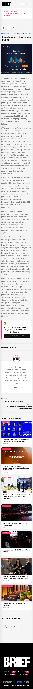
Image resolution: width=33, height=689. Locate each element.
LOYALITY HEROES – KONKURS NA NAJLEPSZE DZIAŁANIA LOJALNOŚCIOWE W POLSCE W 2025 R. (16, 468)
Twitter (11, 674)
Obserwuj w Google (16, 336)
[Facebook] (10, 348)
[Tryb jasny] (20, 4)
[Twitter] (13, 348)
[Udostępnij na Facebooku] (3, 28)
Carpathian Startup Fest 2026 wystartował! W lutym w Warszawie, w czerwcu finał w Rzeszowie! (16, 496)
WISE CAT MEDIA (19, 682)
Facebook (10, 672)
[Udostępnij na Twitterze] (9, 28)
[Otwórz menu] (30, 4)
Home (6, 11)
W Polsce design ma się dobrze (12, 401)
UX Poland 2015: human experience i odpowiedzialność (19, 408)
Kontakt (7, 686)
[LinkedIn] (15, 348)
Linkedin (24, 672)
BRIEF (18, 34)
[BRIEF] (16, 358)
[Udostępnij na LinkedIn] (14, 28)
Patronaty (14, 11)
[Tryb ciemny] (26, 4)
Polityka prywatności (20, 686)
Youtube (24, 674)
